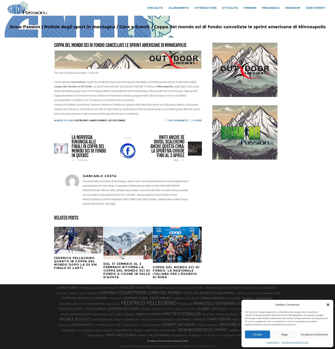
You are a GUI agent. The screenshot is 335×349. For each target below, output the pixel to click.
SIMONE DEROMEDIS (104, 330)
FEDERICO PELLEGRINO (149, 303)
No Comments (178, 120)
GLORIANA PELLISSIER (123, 308)
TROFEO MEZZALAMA (120, 335)
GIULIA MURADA (95, 308)
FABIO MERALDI (113, 304)
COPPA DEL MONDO (165, 293)
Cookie (184, 341)
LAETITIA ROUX (219, 308)
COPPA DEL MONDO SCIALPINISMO (84, 298)
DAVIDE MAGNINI (160, 298)
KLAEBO (204, 308)
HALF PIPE (168, 309)
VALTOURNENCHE (228, 336)
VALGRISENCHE (179, 335)
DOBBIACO (248, 298)
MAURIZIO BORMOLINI (227, 314)
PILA (95, 325)
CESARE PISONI (132, 292)
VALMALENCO (195, 335)
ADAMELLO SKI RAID (91, 288)
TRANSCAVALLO (95, 335)
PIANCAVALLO (64, 325)
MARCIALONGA (106, 314)
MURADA (118, 320)
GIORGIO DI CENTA (71, 308)
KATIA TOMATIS (189, 309)
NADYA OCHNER (149, 319)
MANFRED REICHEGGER (84, 314)
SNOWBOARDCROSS (195, 330)
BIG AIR (247, 287)
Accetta (257, 334)
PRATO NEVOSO (106, 325)
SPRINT (221, 330)
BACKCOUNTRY (233, 287)
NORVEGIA (199, 319)
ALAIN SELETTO (111, 287)
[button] (328, 304)
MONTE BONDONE (103, 319)
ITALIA (177, 309)
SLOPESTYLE (152, 330)
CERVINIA (108, 292)
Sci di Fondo (117, 120)
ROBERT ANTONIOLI (179, 324)
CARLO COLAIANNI (88, 293)
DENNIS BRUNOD (213, 298)
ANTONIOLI (198, 288)
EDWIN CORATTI (264, 298)
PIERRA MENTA (82, 324)
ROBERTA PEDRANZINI (208, 325)
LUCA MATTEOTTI (237, 309)
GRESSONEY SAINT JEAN (151, 309)
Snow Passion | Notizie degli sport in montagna (62, 27)
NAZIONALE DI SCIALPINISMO (175, 319)
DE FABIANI (178, 298)
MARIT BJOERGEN (149, 314)
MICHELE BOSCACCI (75, 319)
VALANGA (142, 335)
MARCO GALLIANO (125, 314)
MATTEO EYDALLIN (181, 313)
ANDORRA (158, 288)
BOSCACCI (271, 287)
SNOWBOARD (168, 330)
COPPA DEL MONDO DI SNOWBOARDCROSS (258, 293)
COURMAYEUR (115, 298)
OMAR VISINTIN (219, 319)
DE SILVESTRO (233, 298)
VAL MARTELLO (210, 335)
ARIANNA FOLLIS (214, 287)
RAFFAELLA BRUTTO (131, 325)
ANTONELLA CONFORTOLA (178, 288)
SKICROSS (138, 330)
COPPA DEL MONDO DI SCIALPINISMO (208, 293)
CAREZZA (72, 293)
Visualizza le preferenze (314, 334)
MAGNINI (64, 314)
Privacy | (177, 341)
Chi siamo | (152, 341)
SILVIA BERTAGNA (86, 330)
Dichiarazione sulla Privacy (295, 342)
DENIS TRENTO (192, 298)
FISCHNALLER (185, 304)
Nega (284, 334)
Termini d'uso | (165, 341)
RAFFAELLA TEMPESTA (151, 325)
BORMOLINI (258, 288)
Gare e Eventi (134, 27)
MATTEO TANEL (208, 314)
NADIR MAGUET (132, 319)
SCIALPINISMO (69, 330)
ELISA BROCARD (69, 303)
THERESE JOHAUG (238, 330)
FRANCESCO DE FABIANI (214, 303)
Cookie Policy (273, 342)
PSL (119, 324)
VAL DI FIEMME (158, 335)
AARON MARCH (68, 287)
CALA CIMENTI (61, 293)
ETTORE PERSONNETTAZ (91, 304)
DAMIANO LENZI (135, 298)
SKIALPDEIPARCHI (124, 330)
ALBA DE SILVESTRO (136, 287)
